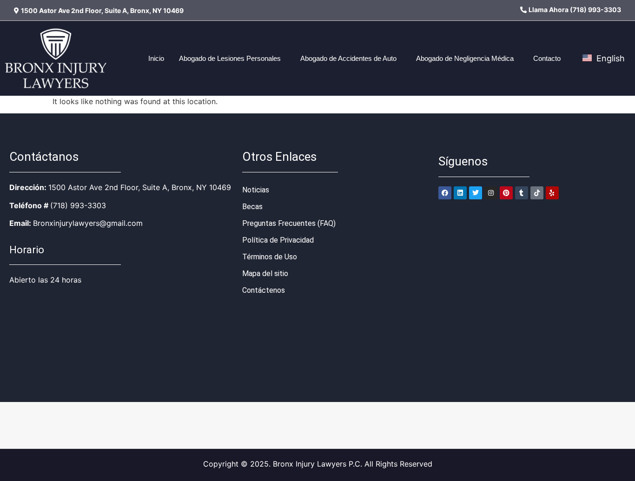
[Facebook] (444, 192)
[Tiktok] (536, 192)
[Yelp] (552, 192)
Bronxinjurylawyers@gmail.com (88, 223)
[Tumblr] (521, 192)
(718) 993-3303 (78, 205)
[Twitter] (475, 192)
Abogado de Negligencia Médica (465, 58)
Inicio (156, 58)
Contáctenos (263, 290)
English (609, 58)
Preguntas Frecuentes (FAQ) (289, 223)
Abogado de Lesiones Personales (230, 58)
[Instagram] (490, 192)
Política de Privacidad (278, 240)
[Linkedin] (460, 192)
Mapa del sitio (265, 273)
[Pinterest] (506, 192)
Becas (252, 206)
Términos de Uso (269, 256)
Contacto (547, 58)
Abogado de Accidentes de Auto (348, 58)
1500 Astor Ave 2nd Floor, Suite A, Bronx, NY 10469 (139, 187)
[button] (232, 58)
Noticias (255, 189)
